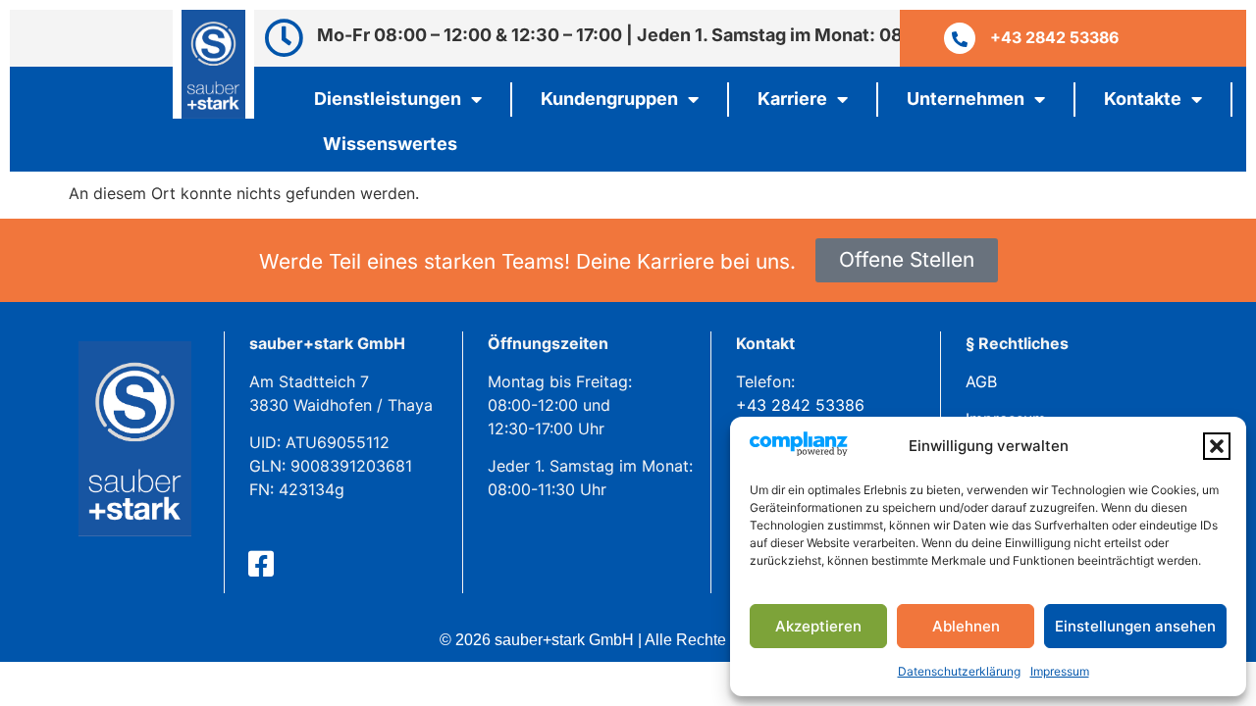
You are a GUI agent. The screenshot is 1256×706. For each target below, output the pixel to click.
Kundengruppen (609, 98)
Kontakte (1142, 98)
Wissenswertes (390, 143)
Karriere (792, 98)
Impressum (1059, 671)
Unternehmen (965, 98)
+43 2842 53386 (800, 405)
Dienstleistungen (387, 98)
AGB (981, 381)
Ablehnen (966, 626)
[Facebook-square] (261, 563)
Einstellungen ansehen (1135, 626)
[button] (1217, 446)
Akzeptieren (818, 626)
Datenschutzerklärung (959, 671)
